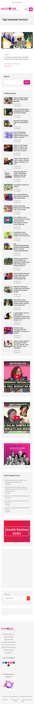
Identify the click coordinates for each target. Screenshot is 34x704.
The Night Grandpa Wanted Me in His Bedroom (16, 502)
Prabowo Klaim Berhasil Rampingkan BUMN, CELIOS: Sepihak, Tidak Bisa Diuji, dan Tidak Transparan (21, 344)
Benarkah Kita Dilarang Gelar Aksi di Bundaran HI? (21, 122)
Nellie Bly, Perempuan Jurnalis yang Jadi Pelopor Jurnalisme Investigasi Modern (22, 289)
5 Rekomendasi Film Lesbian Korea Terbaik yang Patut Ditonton (16, 481)
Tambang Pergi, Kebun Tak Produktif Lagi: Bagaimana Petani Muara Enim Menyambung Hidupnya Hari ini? (22, 262)
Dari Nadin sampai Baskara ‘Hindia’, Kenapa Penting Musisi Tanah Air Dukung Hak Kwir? (21, 302)
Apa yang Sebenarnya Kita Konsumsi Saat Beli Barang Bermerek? (21, 196)
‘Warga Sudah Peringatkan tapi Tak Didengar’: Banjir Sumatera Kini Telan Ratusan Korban (16, 489)
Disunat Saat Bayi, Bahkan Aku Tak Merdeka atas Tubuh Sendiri (22, 207)
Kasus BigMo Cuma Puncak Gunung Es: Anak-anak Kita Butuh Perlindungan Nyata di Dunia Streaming (22, 221)
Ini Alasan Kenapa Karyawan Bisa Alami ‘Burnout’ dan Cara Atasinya (16, 58)
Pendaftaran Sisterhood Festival (21, 185)
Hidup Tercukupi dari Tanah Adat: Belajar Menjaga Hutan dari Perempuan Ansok (20, 174)
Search (6, 76)
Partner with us (27, 699)
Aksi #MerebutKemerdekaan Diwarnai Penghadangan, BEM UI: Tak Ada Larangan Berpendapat (21, 247)
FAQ (22, 701)
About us (5, 699)
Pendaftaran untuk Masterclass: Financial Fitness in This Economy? (22, 234)
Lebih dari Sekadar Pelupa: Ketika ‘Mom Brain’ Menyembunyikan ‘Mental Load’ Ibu (21, 134)
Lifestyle (6, 54)
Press (15, 701)
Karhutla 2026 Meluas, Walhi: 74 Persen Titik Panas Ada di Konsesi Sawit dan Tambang (21, 148)
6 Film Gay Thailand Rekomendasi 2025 (17, 496)
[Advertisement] (17, 568)
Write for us (15, 699)
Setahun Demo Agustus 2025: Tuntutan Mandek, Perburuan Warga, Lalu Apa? (21, 161)
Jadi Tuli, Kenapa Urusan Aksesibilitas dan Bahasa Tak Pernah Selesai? (21, 111)
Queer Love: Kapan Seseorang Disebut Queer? (17, 509)
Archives (7, 594)
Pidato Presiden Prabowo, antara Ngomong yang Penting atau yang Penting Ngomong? (22, 276)
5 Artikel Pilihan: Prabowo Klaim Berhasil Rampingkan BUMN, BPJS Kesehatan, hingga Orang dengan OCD (22, 316)
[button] (31, 9)
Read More (7, 66)
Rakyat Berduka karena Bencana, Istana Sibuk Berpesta (21, 99)
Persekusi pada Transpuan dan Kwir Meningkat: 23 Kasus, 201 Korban (22, 330)
